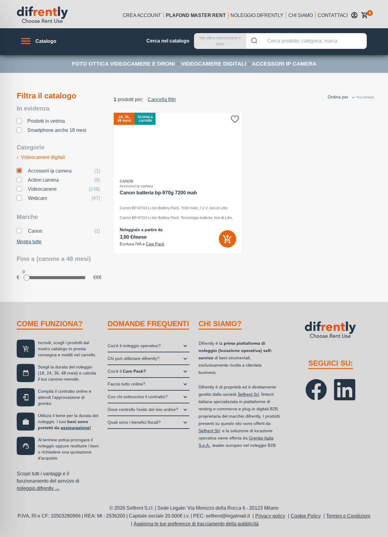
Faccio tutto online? (126, 383)
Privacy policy (270, 515)
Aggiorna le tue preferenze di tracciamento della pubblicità (196, 523)
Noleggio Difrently (256, 15)
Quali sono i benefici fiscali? (134, 422)
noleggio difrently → (38, 488)
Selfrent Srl (248, 394)
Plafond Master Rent (196, 15)
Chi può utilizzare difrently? (133, 358)
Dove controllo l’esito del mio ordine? (143, 409)
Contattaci (333, 15)
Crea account (142, 15)
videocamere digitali (213, 64)
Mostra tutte (29, 241)
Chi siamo (300, 15)
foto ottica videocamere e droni (123, 64)
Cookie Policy (306, 515)
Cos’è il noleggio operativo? (134, 345)
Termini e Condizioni (348, 515)
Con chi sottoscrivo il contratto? (138, 396)
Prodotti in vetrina (46, 121)
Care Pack (155, 244)
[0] (364, 15)
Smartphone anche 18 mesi (56, 130)
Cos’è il (127, 371)
